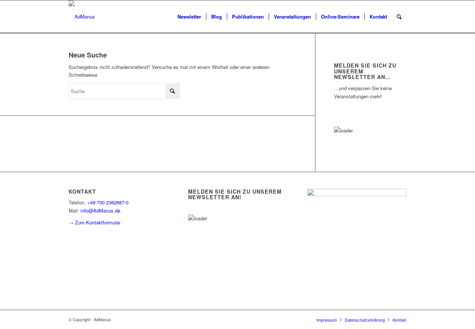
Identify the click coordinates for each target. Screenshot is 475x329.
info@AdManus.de (100, 210)
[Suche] (399, 16)
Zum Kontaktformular (97, 222)
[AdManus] (82, 16)
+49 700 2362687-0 (107, 202)
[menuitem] (189, 16)
